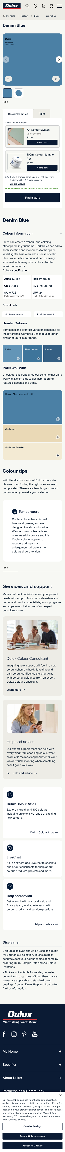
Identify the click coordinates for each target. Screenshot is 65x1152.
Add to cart (42, 142)
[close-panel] (59, 6)
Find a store (32, 197)
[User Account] (43, 6)
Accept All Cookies (32, 1145)
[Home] (4, 15)
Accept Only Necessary (32, 1136)
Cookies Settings (33, 1126)
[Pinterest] (24, 1034)
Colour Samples (18, 114)
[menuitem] (10, 1051)
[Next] (59, 59)
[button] (17, 314)
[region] (32, 1122)
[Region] (35, 6)
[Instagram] (14, 1034)
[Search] (27, 6)
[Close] (60, 1095)
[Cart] (52, 6)
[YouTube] (34, 1034)
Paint (42, 113)
